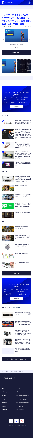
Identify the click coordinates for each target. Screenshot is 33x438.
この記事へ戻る (16, 52)
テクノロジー (5, 392)
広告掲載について (20, 406)
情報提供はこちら (20, 409)
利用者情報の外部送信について (23, 395)
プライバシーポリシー (21, 392)
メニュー (25, 3)
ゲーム (3, 399)
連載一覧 (16, 273)
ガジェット (4, 395)
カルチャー (4, 402)
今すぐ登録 (16, 106)
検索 (20, 3)
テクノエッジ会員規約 (21, 399)
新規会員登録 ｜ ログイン (30, 3)
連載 (3, 388)
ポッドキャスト (6, 406)
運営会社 (18, 388)
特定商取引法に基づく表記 (22, 402)
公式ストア (4, 409)
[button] (3, 38)
